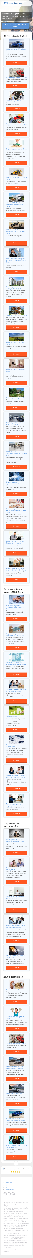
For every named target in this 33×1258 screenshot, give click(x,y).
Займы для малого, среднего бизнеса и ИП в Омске (16, 542)
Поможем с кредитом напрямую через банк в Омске (16, 805)
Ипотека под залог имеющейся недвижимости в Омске (16, 511)
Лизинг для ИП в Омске (14, 1094)
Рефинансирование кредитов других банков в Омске (16, 690)
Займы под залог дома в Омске (16, 316)
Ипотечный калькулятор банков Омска (14, 746)
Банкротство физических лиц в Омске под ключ (16, 1146)
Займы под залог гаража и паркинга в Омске (15, 424)
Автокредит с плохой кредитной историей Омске (15, 1119)
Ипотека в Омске (11, 716)
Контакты (9, 1184)
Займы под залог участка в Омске (15, 343)
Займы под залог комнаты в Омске (15, 370)
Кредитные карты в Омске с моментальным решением (15, 635)
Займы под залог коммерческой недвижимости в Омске (16, 453)
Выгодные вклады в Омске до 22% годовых (16, 869)
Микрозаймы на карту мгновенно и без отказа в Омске (14, 607)
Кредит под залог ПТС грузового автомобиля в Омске (14, 204)
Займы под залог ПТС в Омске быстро (16, 50)
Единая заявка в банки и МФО (15, 25)
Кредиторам (9, 1186)
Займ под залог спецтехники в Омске (16, 178)
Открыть (17, 62)
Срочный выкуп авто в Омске (16, 1044)
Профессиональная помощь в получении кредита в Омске (16, 776)
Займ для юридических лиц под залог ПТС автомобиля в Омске (16, 260)
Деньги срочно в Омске (14, 990)
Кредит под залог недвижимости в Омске (14, 483)
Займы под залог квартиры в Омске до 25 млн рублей (16, 288)
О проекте (9, 1182)
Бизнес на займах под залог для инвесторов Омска (15, 926)
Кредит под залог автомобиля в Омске (16, 150)
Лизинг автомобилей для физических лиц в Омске (14, 1067)
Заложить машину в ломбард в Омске (16, 125)
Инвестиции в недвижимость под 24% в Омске (16, 897)
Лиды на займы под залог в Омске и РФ (15, 957)
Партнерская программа (13, 1188)
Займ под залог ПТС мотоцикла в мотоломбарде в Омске (16, 231)
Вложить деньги (10, 1189)
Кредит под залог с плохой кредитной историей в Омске (16, 569)
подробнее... (18, 1210)
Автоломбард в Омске (13, 101)
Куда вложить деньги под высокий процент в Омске (15, 840)
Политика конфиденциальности (12, 1252)
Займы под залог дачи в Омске (16, 398)
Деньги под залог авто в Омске (16, 78)
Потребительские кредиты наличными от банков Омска (16, 663)
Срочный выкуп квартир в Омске (15, 1018)
